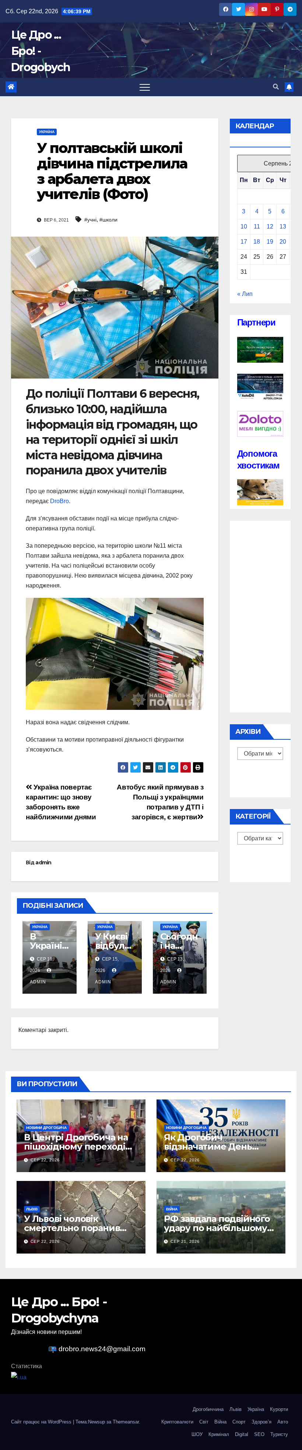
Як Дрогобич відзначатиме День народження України (212, 1146)
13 (283, 226)
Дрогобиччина (208, 1409)
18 (256, 241)
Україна (47, 132)
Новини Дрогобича (46, 1128)
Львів (32, 1209)
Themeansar (126, 1422)
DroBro (59, 501)
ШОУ (197, 1434)
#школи (108, 220)
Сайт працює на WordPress (42, 1422)
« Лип (245, 294)
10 (243, 226)
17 (243, 241)
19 (270, 241)
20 (283, 241)
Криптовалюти (177, 1422)
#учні (90, 220)
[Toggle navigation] (145, 87)
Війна (172, 1209)
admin (43, 862)
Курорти (279, 1409)
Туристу (279, 1434)
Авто (282, 1422)
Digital (241, 1434)
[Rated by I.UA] (19, 1377)
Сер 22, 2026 (45, 1160)
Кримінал (218, 1434)
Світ (203, 1422)
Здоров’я (261, 1422)
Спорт (239, 1422)
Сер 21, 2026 (185, 1241)
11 (257, 226)
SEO (259, 1434)
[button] (276, 87)
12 (270, 226)
